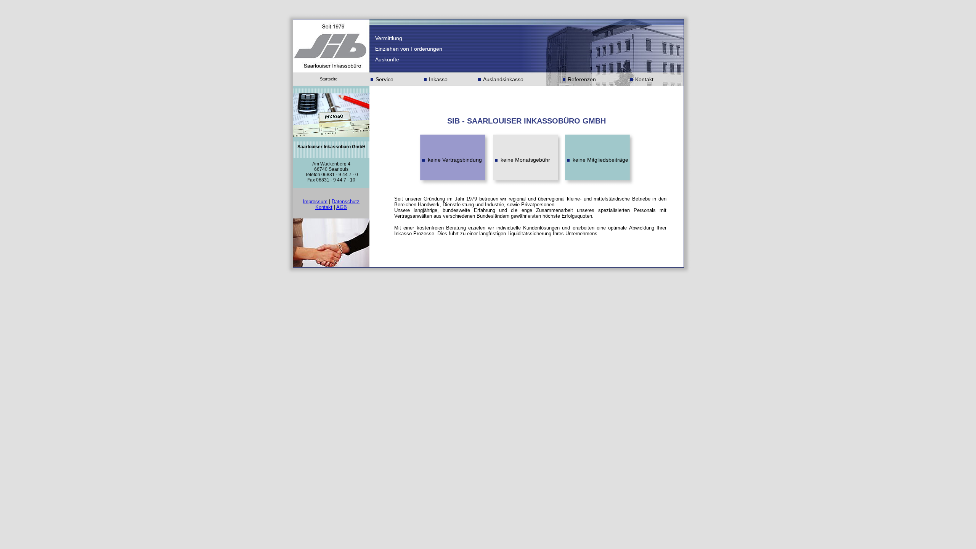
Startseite (328, 79)
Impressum (315, 201)
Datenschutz (346, 201)
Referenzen (582, 79)
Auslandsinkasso (503, 79)
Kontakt (644, 79)
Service (384, 79)
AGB (341, 207)
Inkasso (438, 79)
